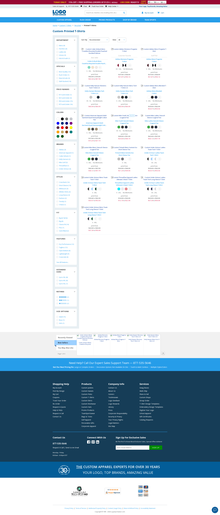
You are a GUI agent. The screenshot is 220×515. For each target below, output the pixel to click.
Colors (60, 112)
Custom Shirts (86, 400)
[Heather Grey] (118, 158)
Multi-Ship (143, 391)
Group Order (144, 400)
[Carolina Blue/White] (152, 158)
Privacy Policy (69, 508)
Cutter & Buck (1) (65, 156)
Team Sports (150, 20)
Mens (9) (62, 45)
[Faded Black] (92, 129)
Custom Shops (145, 397)
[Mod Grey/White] (155, 188)
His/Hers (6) (63, 49)
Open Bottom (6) (64, 251)
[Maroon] (66, 127)
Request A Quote (59, 407)
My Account (57, 388)
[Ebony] (122, 97)
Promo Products (107, 20)
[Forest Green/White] (96, 188)
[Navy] (66, 123)
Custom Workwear (88, 404)
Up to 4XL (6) (63, 280)
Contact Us (57, 416)
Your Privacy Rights (115, 420)
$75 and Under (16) (66, 104)
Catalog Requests (146, 420)
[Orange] (57, 131)
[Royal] (62, 123)
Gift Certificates (146, 416)
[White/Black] (122, 65)
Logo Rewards (113, 404)
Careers (111, 394)
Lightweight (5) (64, 254)
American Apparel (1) (66, 153)
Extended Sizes (61, 271)
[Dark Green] (62, 136)
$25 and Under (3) (65, 98)
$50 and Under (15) (66, 101)
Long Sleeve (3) (64, 195)
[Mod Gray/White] (96, 218)
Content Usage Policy (115, 508)
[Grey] (66, 118)
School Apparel (145, 413)
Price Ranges (62, 89)
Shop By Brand (130, 20)
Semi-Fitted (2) (64, 231)
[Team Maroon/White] (118, 65)
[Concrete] (96, 67)
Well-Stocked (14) (65, 81)
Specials (60, 66)
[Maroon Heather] (126, 188)
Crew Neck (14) (64, 182)
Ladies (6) (62, 52)
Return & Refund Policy (131, 508)
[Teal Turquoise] (71, 131)
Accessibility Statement (148, 508)
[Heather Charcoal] (122, 158)
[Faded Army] (89, 129)
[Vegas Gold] (62, 131)
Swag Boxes (144, 388)
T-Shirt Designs (149, 404)
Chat (85, 6)
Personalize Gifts (87, 423)
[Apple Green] (118, 127)
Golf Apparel (86, 420)
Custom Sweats (87, 391)
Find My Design (58, 391)
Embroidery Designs (151, 407)
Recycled (77, 25)
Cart (160, 13)
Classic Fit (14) (64, 224)
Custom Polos (86, 394)
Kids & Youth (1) (64, 58)
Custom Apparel (64, 20)
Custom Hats (86, 407)
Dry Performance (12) (66, 244)
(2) (67, 297)
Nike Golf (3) (63, 162)
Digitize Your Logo (147, 410)
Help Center (112, 6)
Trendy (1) (62, 201)
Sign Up (155, 447)
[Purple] (71, 123)
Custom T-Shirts (65, 25)
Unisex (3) (62, 55)
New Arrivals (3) (64, 78)
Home (55, 25)
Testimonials (113, 397)
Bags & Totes (86, 416)
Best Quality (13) (65, 72)
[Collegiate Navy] (155, 97)
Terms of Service (81, 508)
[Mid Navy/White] (152, 188)
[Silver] (71, 118)
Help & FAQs (57, 410)
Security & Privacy (115, 416)
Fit (57, 212)
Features (60, 239)
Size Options (62, 311)
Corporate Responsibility (117, 413)
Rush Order (85, 20)
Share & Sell (144, 394)
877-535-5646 (73, 6)
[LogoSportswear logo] (59, 15)
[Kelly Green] (57, 136)
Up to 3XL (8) (63, 277)
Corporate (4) (63, 257)
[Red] (62, 127)
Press (110, 410)
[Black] (62, 118)
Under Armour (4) (65, 169)
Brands (60, 144)
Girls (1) (61, 323)
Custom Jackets (87, 388)
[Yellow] (71, 127)
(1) (67, 300)
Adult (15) (62, 317)
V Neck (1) (62, 205)
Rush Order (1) (64, 75)
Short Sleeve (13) (65, 185)
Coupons (56, 397)
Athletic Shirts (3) (65, 192)
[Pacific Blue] (118, 188)
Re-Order (56, 404)
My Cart (56, 394)
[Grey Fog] (90, 97)
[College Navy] (126, 127)
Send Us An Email (72, 447)
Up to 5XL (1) (63, 284)
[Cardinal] (57, 127)
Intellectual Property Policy (97, 508)
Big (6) (61, 221)
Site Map (111, 426)
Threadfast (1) (64, 166)
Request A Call (58, 413)
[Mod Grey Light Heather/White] (155, 158)
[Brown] (66, 131)
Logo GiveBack (114, 400)
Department (62, 40)
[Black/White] (126, 65)
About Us (112, 391)
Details (114, 2)
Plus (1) (61, 228)
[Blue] (57, 123)
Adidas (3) (62, 150)
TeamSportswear (88, 413)
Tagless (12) (63, 247)
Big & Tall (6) (63, 218)
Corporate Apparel (88, 426)
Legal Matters (113, 423)
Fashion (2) (63, 198)
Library (111, 407)
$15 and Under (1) (65, 95)
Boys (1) (62, 320)
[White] (57, 118)
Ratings (60, 291)
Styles (59, 177)
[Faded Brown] (96, 129)
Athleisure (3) (63, 189)
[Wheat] (92, 67)
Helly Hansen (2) (64, 159)
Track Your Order (98, 6)
